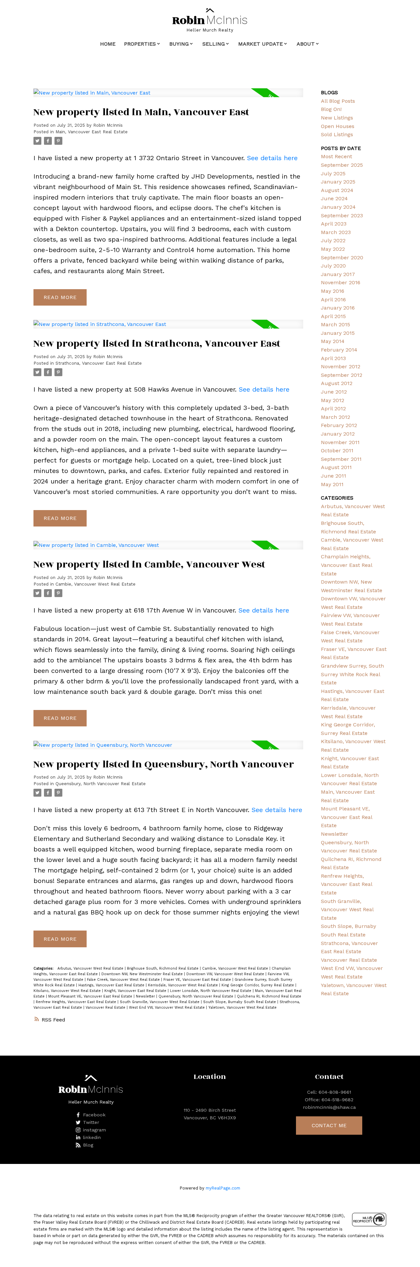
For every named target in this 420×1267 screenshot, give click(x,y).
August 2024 (337, 190)
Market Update (260, 44)
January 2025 (338, 182)
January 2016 (338, 308)
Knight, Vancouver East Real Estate (136, 991)
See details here (272, 158)
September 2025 (342, 165)
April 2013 (333, 358)
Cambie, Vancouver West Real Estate (95, 584)
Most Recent (336, 156)
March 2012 (335, 417)
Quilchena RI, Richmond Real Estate (269, 996)
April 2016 (333, 299)
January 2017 (338, 274)
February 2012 (339, 425)
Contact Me (329, 1125)
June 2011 (333, 476)
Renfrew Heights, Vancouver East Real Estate (76, 1002)
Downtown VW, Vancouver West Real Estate (225, 974)
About (306, 44)
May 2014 (333, 341)
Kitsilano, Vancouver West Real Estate (67, 991)
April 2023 (333, 224)
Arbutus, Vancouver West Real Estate (91, 968)
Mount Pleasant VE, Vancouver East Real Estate (91, 996)
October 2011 (337, 450)
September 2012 (341, 375)
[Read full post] (168, 96)
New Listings (337, 118)
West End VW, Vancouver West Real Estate (167, 1007)
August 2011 (336, 467)
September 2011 (341, 459)
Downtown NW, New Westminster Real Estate (142, 974)
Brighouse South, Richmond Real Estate (163, 968)
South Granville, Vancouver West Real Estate (160, 1002)
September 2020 (342, 257)
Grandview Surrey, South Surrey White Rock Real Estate (352, 674)
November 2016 (340, 282)
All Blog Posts (338, 101)
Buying (179, 44)
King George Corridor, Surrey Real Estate (258, 985)
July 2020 (333, 266)
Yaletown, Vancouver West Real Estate (242, 1007)
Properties (140, 44)
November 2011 (340, 442)
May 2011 (332, 484)
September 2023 (342, 215)
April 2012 (333, 408)
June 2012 (334, 392)
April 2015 (333, 316)
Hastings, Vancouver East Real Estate (112, 985)
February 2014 (339, 350)
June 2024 (334, 198)
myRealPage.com (223, 1188)
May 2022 (333, 249)
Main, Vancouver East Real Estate (91, 131)
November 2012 (340, 366)
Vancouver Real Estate (106, 1007)
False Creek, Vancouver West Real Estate (124, 979)
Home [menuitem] (108, 44)
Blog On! (331, 109)
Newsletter (146, 996)
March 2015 (335, 324)
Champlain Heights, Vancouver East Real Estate (346, 564)
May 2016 (332, 291)
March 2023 (336, 232)
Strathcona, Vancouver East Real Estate (98, 363)
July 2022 (333, 240)
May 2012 (332, 400)
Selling (213, 44)
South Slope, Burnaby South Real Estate (240, 1002)
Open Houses (337, 126)
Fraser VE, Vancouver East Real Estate (197, 979)
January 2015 (338, 333)
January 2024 (338, 207)
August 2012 (336, 383)
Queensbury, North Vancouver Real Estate (100, 783)
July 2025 (333, 173)
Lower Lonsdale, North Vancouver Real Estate (211, 991)
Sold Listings (337, 134)
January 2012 (338, 434)
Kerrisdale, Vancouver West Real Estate (183, 985)
